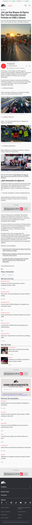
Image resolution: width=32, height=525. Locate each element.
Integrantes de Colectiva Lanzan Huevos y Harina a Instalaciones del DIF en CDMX (13, 284)
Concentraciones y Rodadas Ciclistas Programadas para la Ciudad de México (14, 326)
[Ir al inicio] (16, 482)
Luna (2, 434)
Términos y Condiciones (5, 511)
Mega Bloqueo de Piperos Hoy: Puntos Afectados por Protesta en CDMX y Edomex (15, 176)
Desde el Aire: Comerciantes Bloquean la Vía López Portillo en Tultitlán (15, 295)
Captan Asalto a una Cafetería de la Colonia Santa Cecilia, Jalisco (19, 350)
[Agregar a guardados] (26, 65)
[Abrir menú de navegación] (29, 5)
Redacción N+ (12, 63)
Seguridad (4, 423)
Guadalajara (12, 347)
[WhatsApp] (25, 502)
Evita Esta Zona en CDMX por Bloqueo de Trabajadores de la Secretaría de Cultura (15, 305)
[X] (6, 502)
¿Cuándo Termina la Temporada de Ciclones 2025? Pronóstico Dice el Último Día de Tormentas (15, 260)
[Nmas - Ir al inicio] (3, 5)
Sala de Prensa (4, 514)
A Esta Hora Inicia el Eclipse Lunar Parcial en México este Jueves (14, 437)
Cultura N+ (20, 514)
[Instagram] (11, 502)
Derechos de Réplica (5, 507)
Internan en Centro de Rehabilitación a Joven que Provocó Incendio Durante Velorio (14, 426)
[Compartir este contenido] (29, 65)
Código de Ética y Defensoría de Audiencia (24, 508)
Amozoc (11, 357)
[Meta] (1, 502)
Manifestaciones (5, 281)
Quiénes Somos (5, 491)
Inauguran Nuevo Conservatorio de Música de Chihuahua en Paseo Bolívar (15, 404)
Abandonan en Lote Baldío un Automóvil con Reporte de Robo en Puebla (19, 360)
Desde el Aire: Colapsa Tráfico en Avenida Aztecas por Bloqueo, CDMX (15, 336)
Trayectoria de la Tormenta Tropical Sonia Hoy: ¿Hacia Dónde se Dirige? (16, 249)
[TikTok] (16, 502)
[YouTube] (21, 502)
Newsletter (4, 495)
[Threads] (30, 502)
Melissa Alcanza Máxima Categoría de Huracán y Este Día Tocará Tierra (16, 254)
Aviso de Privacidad (22, 511)
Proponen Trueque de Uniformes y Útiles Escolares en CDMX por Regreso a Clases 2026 (15, 415)
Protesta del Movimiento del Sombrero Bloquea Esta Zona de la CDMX (15, 315)
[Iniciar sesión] (25, 5)
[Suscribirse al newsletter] (27, 389)
